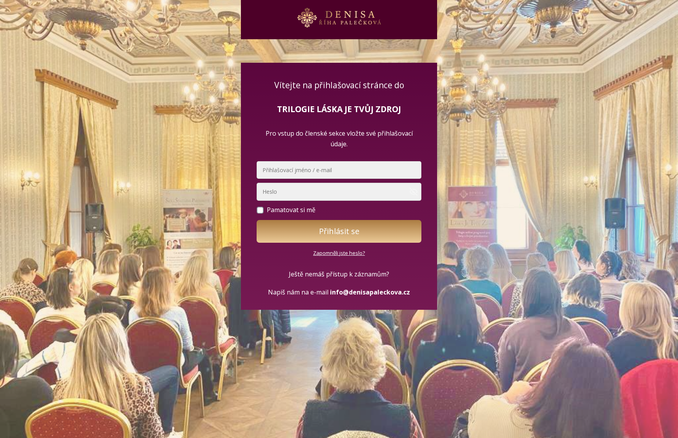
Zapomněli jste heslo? (339, 252)
